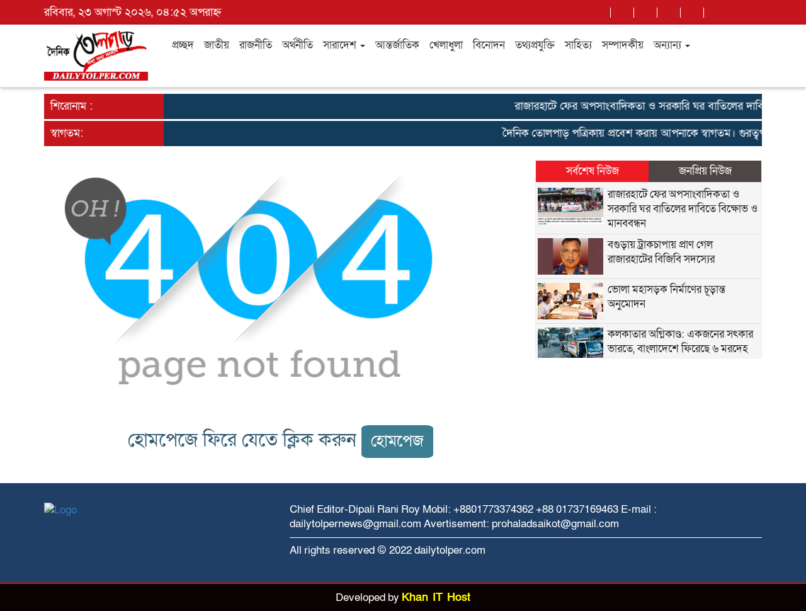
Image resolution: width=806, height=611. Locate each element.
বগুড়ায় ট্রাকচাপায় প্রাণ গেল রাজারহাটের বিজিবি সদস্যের (661, 251)
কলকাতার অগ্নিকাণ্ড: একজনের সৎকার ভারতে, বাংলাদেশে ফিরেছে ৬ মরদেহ (680, 341)
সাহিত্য (578, 45)
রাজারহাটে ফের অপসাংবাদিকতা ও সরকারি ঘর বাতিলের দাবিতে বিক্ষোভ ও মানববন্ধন (683, 209)
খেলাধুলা (446, 45)
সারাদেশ (341, 45)
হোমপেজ (397, 441)
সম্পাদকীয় (623, 45)
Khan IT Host (436, 597)
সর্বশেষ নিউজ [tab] (592, 171)
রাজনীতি (255, 45)
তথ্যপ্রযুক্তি (535, 45)
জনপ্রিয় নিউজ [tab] (705, 171)
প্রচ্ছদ (183, 45)
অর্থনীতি (297, 45)
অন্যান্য (669, 45)
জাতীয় (216, 45)
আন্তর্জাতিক (397, 45)
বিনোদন (489, 45)
